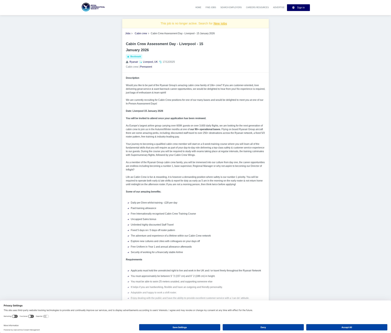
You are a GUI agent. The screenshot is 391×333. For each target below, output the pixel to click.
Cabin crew (141, 33)
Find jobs (211, 7)
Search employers (231, 7)
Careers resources (257, 7)
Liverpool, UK (150, 62)
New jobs (220, 23)
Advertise (279, 7)
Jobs (127, 33)
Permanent (146, 66)
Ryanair (134, 62)
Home (198, 7)
